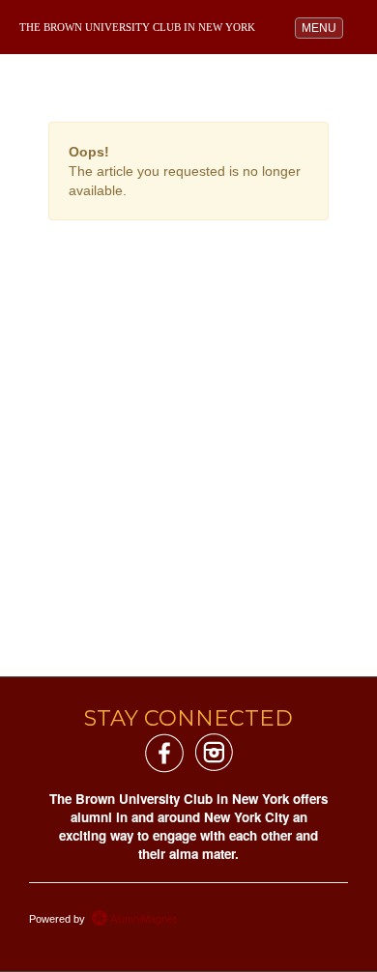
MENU (322, 27)
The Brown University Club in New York (137, 27)
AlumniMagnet (141, 919)
